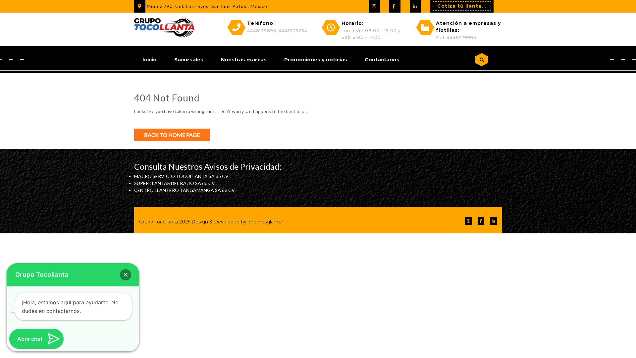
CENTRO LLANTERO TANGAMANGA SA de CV (184, 190)
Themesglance (264, 222)
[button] (125, 274)
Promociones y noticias (315, 59)
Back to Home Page (172, 135)
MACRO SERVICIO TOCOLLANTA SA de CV (181, 176)
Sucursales (188, 59)
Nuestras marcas (244, 59)
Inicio (149, 59)
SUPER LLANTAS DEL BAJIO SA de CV (174, 183)
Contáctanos (382, 59)
